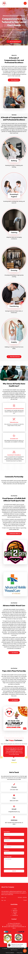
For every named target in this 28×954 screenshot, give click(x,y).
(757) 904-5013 (14, 789)
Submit (14, 871)
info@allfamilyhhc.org (14, 811)
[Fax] (14, 795)
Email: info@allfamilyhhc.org (15, 925)
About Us (15, 910)
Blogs (15, 913)
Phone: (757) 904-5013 (14, 923)
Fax (14, 798)
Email (14, 809)
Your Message (7, 856)
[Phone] (14, 784)
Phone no (6, 850)
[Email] (14, 806)
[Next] (26, 757)
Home (15, 909)
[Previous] (1, 757)
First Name (7, 832)
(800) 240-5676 (14, 800)
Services (15, 912)
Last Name (7, 838)
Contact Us (15, 915)
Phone (14, 787)
